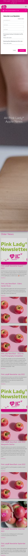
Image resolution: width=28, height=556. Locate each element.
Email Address (6, 20)
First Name (5, 24)
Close (14, 50)
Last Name (5, 29)
